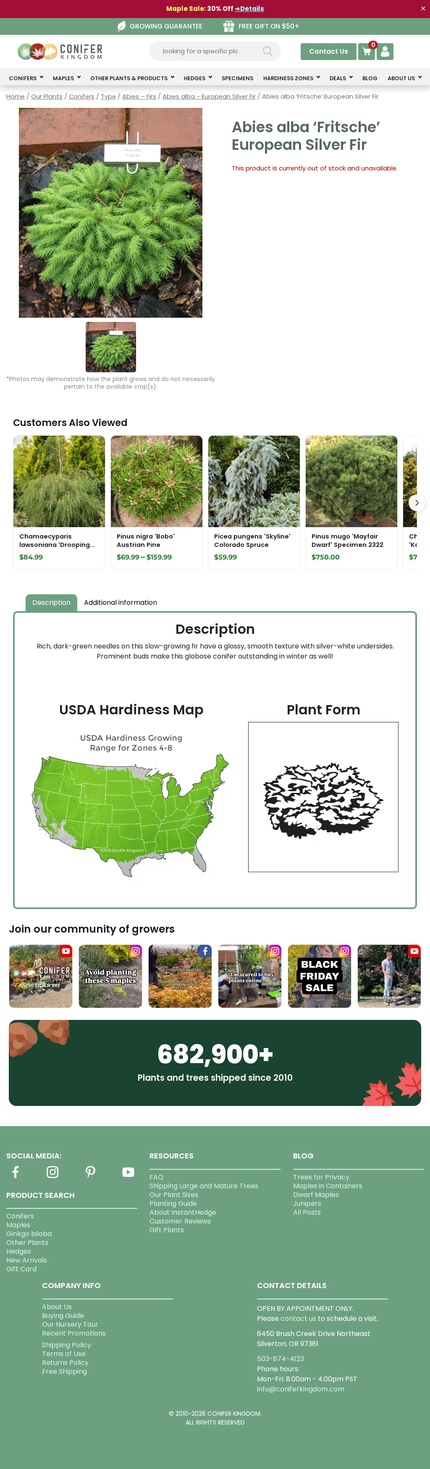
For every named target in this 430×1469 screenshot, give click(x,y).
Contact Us (328, 51)
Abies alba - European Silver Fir (209, 96)
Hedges (18, 1251)
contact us (298, 1318)
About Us (57, 1307)
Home (15, 96)
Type (108, 96)
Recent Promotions (74, 1333)
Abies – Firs (139, 96)
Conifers (81, 96)
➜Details (249, 8)
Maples (18, 1225)
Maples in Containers (327, 1186)
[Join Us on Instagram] (53, 1177)
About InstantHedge (182, 1212)
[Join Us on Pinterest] (91, 1177)
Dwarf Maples (316, 1195)
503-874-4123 (280, 1359)
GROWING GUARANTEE (166, 26)
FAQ (156, 1177)
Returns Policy (65, 1362)
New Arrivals (26, 1260)
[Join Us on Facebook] (15, 1177)
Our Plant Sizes (173, 1195)
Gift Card (21, 1269)
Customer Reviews (180, 1221)
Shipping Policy (66, 1345)
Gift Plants (166, 1230)
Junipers (307, 1203)
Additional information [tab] (120, 602)
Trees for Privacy (321, 1177)
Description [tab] (51, 602)
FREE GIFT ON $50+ (269, 26)
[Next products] (417, 502)
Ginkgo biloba (29, 1234)
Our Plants (47, 96)
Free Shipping (64, 1371)
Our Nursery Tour (70, 1324)
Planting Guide (173, 1203)
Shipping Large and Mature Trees (203, 1186)
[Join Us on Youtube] (128, 1177)
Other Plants (27, 1242)
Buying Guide (63, 1315)
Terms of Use (64, 1354)
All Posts (307, 1212)
